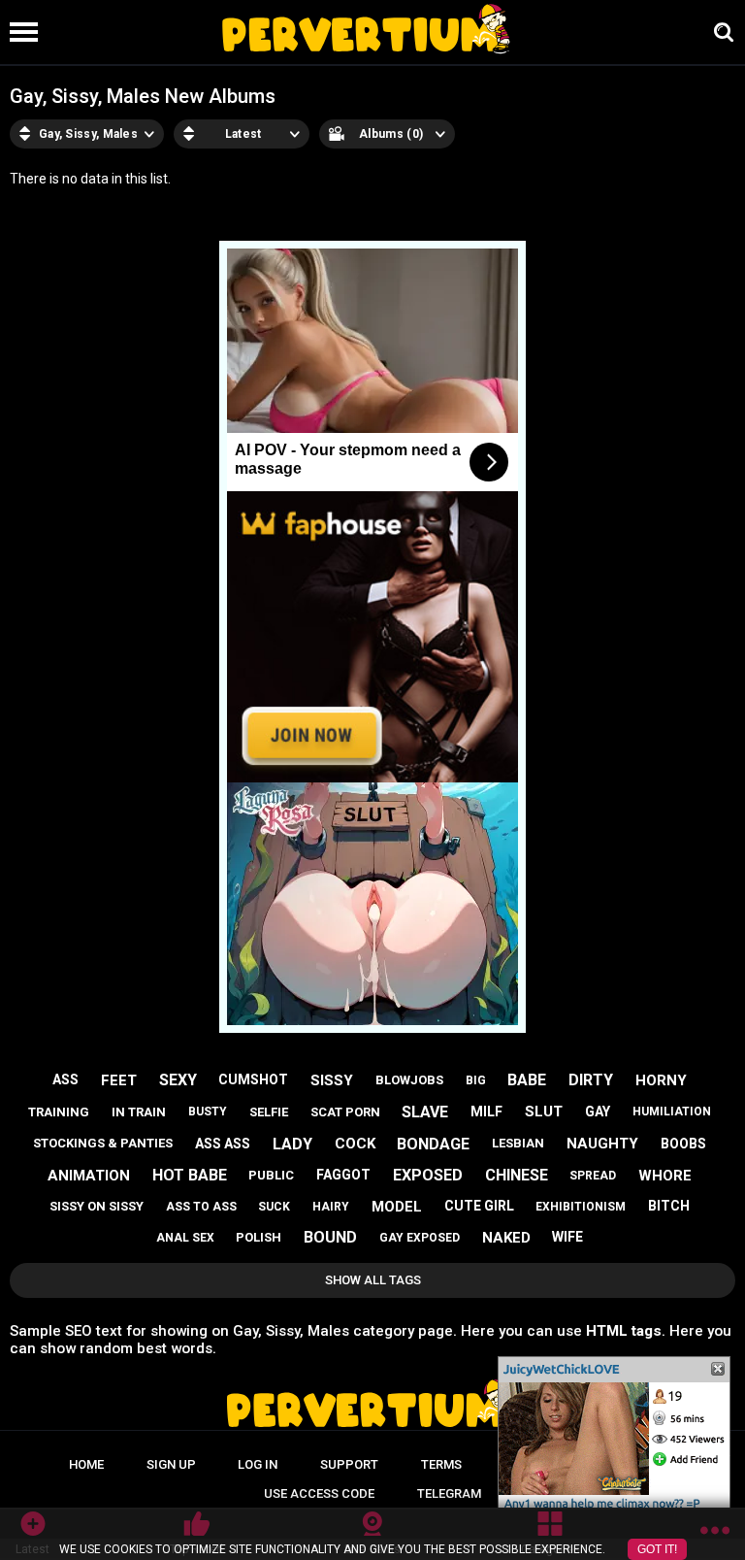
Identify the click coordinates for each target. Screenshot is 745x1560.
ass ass (222, 1143)
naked (506, 1237)
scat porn (345, 1112)
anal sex (185, 1238)
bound (330, 1237)
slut (544, 1111)
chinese (516, 1175)
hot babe (189, 1175)
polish (258, 1237)
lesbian (518, 1143)
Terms (441, 1464)
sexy (178, 1080)
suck (274, 1206)
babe (526, 1080)
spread (592, 1175)
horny (661, 1080)
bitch (669, 1205)
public (271, 1175)
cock (355, 1143)
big (476, 1080)
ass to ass (201, 1206)
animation (89, 1175)
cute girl (479, 1205)
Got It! (657, 1549)
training (58, 1112)
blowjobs (409, 1080)
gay (597, 1111)
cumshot (253, 1079)
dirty (590, 1080)
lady (292, 1144)
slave (425, 1112)
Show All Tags (373, 1280)
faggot (343, 1174)
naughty (602, 1143)
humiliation (671, 1111)
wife (567, 1237)
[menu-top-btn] (19, 32)
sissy (331, 1080)
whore (665, 1175)
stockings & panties (103, 1143)
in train (139, 1112)
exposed (428, 1175)
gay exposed (419, 1238)
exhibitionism (580, 1206)
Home (86, 1464)
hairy (330, 1206)
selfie (268, 1112)
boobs (683, 1143)
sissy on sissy (96, 1206)
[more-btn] (714, 1533)
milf (486, 1111)
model (397, 1206)
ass (65, 1079)
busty (207, 1111)
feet (119, 1080)
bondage (433, 1144)
